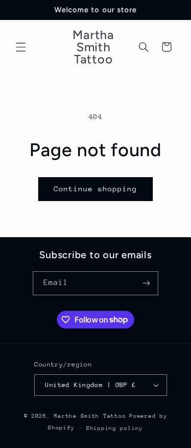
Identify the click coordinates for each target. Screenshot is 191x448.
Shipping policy (114, 428)
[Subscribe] (146, 283)
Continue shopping (96, 188)
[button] (20, 47)
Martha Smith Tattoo (90, 416)
